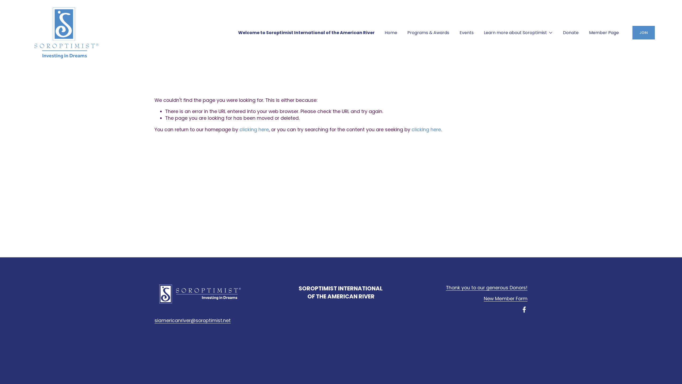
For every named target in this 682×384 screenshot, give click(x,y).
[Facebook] (524, 309)
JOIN (643, 32)
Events (467, 33)
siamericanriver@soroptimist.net (193, 320)
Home (391, 33)
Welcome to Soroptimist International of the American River (306, 33)
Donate (571, 33)
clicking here (254, 129)
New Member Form (505, 298)
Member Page (604, 33)
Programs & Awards (428, 33)
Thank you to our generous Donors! (486, 288)
